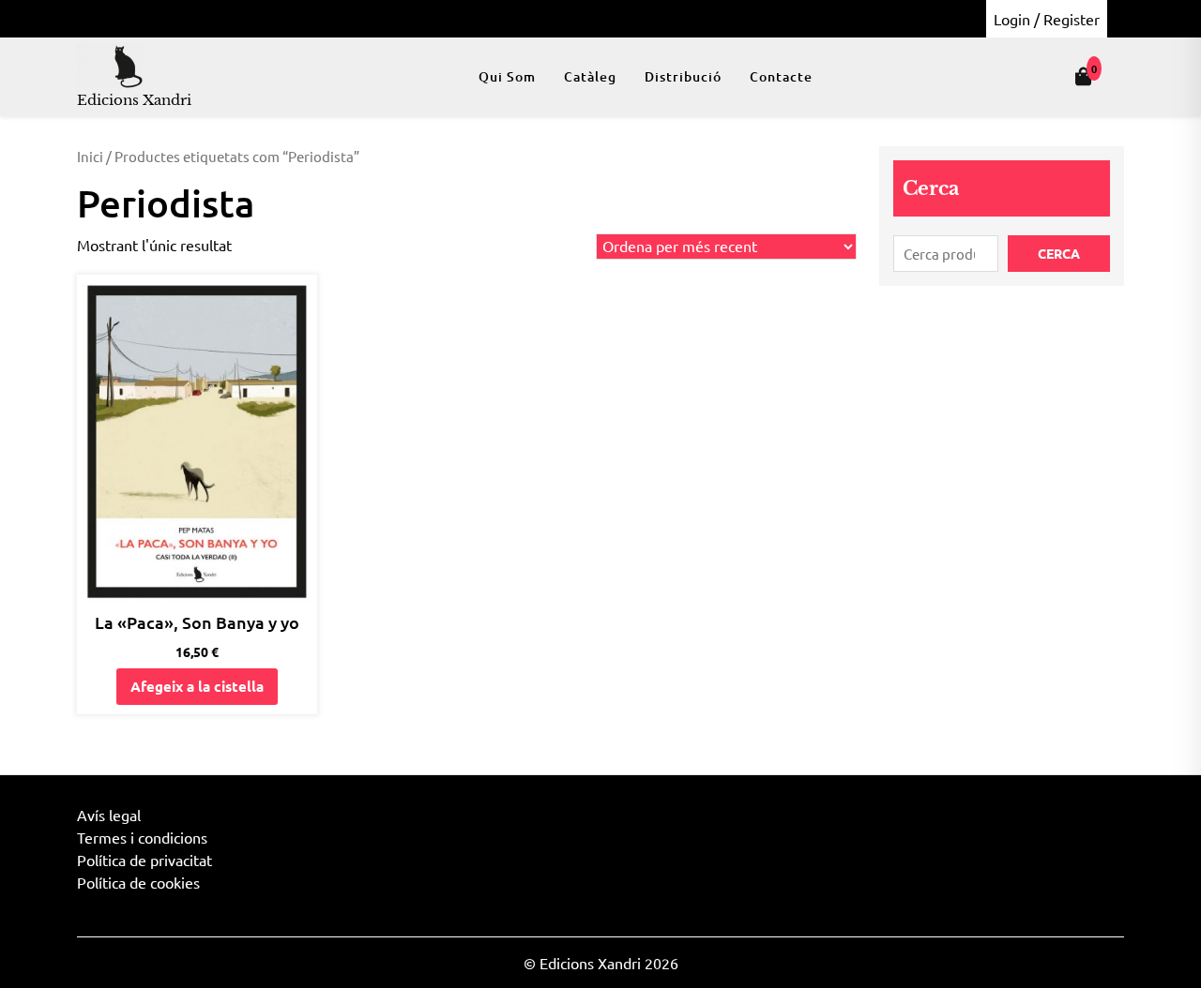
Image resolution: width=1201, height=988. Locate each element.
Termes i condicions (142, 837)
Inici (90, 156)
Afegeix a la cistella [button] (197, 686)
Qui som (507, 76)
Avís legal (109, 814)
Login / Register (1047, 18)
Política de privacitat (144, 859)
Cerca (931, 188)
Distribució (683, 76)
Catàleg (590, 76)
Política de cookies (138, 882)
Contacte (781, 76)
